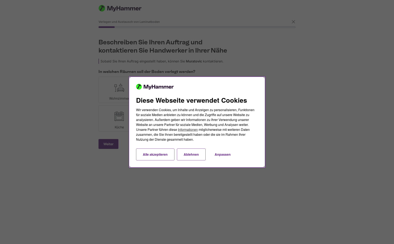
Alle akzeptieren (155, 154)
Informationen (188, 129)
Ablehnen (191, 154)
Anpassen (223, 154)
